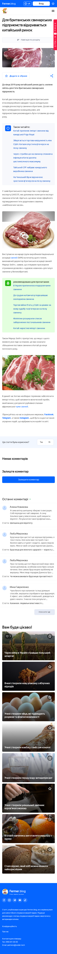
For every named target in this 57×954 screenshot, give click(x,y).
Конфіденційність (9, 926)
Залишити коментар (28, 479)
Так (41, 442)
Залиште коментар (15, 471)
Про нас (5, 932)
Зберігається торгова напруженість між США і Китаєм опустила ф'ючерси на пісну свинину (32, 144)
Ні (49, 442)
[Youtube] (20, 900)
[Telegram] (14, 900)
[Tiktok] (25, 900)
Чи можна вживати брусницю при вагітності (31, 576)
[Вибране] (53, 3)
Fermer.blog (5, 11)
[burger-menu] (53, 11)
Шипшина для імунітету (21, 523)
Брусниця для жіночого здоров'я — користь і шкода (31, 550)
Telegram (6, 418)
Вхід (41, 3)
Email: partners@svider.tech (13, 945)
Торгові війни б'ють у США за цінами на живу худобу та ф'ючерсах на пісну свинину (32, 309)
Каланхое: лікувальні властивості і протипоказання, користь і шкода (26, 603)
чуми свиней (22, 406)
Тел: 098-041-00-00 (10, 942)
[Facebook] (4, 900)
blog (9, 3)
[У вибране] (49, 636)
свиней (14, 258)
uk (28, 4)
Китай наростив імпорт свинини (29, 328)
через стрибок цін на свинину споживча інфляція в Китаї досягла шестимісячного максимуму (32, 158)
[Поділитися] (52, 76)
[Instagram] (9, 900)
